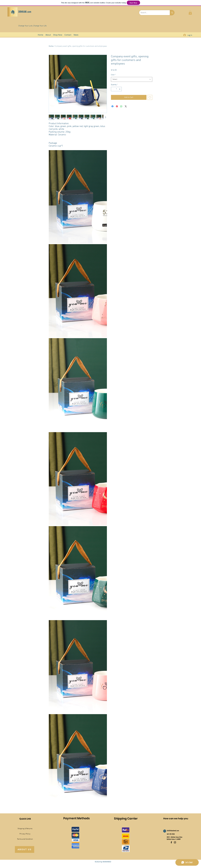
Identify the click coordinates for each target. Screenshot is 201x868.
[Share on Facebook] (112, 106)
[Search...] (172, 12)
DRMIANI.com (24, 11)
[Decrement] (112, 89)
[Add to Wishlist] (149, 97)
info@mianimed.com (173, 831)
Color (113, 75)
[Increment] (119, 89)
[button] (190, 13)
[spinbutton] (116, 89)
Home (51, 46)
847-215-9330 (171, 834)
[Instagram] (175, 842)
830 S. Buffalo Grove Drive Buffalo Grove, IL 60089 (174, 838)
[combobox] (131, 79)
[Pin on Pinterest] (117, 106)
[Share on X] (125, 106)
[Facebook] (171, 842)
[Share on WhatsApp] (121, 106)
